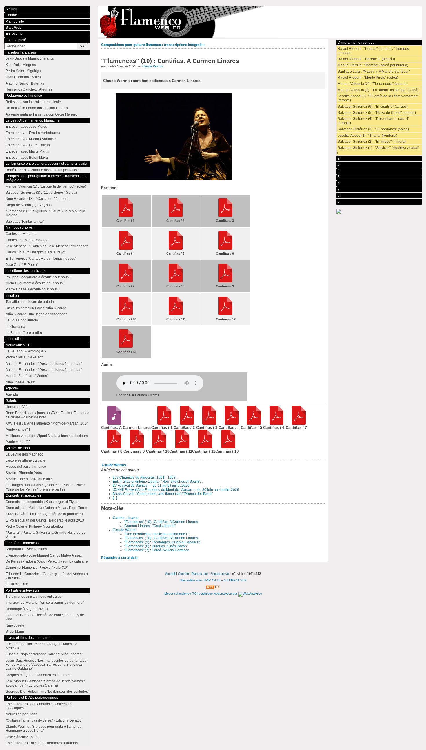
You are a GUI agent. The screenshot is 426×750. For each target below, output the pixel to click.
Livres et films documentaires (28, 638)
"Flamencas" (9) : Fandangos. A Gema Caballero (162, 542)
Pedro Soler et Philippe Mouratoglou (34, 526)
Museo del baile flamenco (26, 466)
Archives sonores (19, 228)
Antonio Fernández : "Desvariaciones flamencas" (44, 364)
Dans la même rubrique (356, 43)
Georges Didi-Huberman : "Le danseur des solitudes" (47, 691)
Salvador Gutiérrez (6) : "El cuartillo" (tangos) (373, 107)
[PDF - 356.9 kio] (175, 314)
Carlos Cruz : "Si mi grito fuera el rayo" (35, 252)
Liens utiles (14, 339)
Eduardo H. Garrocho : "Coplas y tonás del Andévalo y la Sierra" (47, 576)
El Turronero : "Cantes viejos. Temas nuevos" (41, 259)
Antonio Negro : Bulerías (25, 83)
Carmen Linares (125, 518)
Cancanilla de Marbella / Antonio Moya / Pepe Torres (47, 508)
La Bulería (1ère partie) (24, 333)
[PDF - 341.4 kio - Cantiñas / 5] (252, 423)
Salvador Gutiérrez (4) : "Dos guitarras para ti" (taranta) (373, 121)
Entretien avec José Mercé (26, 127)
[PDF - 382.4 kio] (175, 215)
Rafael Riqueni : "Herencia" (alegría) (366, 59)
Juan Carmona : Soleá (23, 77)
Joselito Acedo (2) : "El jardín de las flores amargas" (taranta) (378, 98)
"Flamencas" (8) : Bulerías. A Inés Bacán (155, 546)
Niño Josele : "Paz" (20, 382)
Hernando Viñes (18, 407)
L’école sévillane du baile (25, 460)
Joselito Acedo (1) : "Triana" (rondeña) (367, 135)
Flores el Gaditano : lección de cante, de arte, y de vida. (45, 617)
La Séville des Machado (24, 454)
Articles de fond (18, 448)
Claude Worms (152, 66)
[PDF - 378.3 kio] (125, 281)
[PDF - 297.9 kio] (125, 346)
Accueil (11, 9)
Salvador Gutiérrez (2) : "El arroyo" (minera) (372, 142)
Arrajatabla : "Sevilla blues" (27, 549)
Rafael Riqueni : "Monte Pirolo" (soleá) (368, 78)
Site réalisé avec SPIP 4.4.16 (200, 580)
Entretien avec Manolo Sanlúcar (31, 139)
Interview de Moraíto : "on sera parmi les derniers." (45, 603)
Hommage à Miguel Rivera (27, 609)
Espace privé (16, 40)
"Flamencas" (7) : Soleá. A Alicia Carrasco (156, 550)
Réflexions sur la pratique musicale (33, 102)
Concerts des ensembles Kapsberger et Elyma (42, 502)
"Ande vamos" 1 (18, 429)
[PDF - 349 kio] (125, 248)
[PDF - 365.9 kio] (175, 281)
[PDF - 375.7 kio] (125, 215)
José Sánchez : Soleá (23, 737)
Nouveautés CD (18, 345)
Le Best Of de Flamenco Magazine (33, 120)
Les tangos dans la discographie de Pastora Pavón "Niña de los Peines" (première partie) (46, 487)
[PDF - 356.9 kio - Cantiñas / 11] (180, 447)
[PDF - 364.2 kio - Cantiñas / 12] (203, 447)
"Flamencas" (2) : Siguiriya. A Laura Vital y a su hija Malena (45, 213)
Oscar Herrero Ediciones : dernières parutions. (42, 743)
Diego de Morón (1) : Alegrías (29, 205)
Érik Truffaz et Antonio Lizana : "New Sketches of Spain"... (158, 482)
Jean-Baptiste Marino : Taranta (30, 58)
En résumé (14, 34)
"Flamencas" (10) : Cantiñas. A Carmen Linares (161, 522)
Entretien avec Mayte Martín (27, 151)
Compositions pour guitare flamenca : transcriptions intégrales (153, 45)
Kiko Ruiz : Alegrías (21, 65)
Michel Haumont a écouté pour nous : (35, 283)
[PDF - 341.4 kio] (175, 248)
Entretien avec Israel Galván (28, 145)
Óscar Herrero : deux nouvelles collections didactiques (39, 706)
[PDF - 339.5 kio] (225, 215)
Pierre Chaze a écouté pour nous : (32, 289)
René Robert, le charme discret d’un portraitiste (43, 170)
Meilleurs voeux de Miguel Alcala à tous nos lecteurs (47, 436)
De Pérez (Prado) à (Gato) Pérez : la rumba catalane (47, 561)
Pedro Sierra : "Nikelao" (24, 357)
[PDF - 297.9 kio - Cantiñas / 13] (226, 447)
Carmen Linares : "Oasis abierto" (150, 526)
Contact (12, 15)
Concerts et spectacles (23, 495)
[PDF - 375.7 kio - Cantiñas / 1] (162, 423)
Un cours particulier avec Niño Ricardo (36, 308)
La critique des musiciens (25, 271)
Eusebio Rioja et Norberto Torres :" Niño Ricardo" (44, 654)
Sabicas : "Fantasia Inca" (25, 221)
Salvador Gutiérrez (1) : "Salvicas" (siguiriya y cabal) (378, 148)
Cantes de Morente (21, 234)
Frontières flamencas (22, 543)
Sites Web (13, 27)
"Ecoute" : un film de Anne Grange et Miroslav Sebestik (41, 646)
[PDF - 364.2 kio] (225, 314)
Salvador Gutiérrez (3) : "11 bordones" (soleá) (373, 129)
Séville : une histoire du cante (29, 479)
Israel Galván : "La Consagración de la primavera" (45, 514)
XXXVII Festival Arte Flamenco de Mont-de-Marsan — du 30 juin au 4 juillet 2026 (176, 490)
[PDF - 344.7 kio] (225, 281)
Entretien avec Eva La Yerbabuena (33, 133)
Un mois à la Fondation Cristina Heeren (37, 108)
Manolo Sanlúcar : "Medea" (27, 376)
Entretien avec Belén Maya (27, 158)
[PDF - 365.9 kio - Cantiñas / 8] (112, 447)
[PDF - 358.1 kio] (125, 314)
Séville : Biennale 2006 (24, 473)
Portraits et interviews (22, 590)
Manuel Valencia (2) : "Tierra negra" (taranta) (373, 84)
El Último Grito (17, 584)
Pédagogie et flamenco (24, 96)
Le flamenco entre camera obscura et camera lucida (46, 164)
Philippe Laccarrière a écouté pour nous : (38, 277)
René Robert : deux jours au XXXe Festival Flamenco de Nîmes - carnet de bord (47, 415)
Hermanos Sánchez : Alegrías (29, 89)
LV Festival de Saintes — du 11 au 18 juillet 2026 (151, 486)
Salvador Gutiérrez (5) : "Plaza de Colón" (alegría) (377, 113)
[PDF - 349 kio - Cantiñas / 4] (230, 423)
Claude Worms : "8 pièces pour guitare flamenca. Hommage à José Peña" (44, 729)
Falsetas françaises (21, 52)
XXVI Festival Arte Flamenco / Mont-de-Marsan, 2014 (47, 423)
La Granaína (15, 327)
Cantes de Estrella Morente (27, 240)
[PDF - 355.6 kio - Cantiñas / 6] (274, 423)
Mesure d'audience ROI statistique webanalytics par (201, 593)
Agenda (12, 388)
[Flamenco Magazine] (260, 22)
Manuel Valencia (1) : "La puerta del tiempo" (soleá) (378, 90)
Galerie (11, 401)
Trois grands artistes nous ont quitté (33, 596)
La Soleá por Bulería (22, 320)
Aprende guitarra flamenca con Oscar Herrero (41, 114)
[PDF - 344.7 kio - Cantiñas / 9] (134, 447)
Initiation (12, 296)
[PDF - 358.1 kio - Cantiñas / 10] (157, 447)
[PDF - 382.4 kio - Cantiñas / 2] (185, 423)
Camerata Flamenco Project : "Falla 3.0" (37, 568)
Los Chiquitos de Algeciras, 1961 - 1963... (145, 477)
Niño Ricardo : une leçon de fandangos (36, 314)
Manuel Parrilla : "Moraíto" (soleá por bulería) (373, 65)
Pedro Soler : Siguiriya (23, 71)
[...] (115, 498)
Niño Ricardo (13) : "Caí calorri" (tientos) (37, 199)
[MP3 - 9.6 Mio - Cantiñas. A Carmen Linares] (112, 423)
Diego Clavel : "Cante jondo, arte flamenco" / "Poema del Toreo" (163, 494)
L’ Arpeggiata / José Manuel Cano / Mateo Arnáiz (44, 555)
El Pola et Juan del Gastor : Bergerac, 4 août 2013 (45, 520)
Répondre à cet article (119, 558)
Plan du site (15, 21)
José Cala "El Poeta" (22, 265)
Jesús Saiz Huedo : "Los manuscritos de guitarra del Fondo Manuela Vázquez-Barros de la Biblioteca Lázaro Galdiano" (47, 664)
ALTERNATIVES (234, 580)
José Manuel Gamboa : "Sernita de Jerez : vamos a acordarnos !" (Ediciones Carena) (46, 683)
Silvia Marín (15, 632)
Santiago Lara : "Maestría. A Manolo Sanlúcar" (374, 71)
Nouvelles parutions (21, 714)
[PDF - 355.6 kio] (225, 248)
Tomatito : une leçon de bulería (30, 302)
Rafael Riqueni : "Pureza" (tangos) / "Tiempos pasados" (373, 51)
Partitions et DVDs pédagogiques (32, 698)
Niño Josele (15, 625)
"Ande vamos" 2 (18, 442)
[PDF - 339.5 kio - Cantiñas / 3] (207, 423)
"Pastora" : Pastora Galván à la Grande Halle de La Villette (45, 535)
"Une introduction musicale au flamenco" (156, 534)
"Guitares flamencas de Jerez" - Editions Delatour (44, 720)
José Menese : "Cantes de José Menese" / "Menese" (47, 246)
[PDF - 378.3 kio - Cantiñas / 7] (297, 423)
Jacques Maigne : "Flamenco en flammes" (38, 675)
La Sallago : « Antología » (26, 351)
